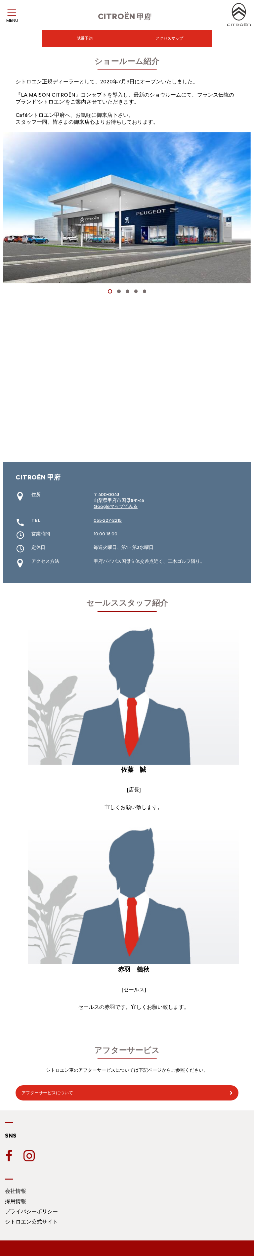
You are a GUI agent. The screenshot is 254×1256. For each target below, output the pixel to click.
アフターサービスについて (47, 1092)
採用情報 (15, 1201)
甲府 (124, 16)
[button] (110, 291)
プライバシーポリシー (31, 1211)
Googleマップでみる (116, 506)
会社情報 (15, 1191)
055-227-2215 (108, 520)
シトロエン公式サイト (31, 1222)
